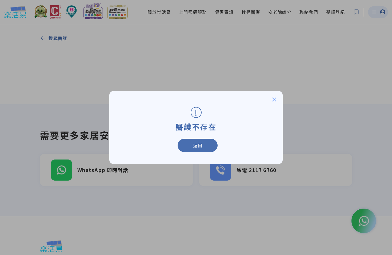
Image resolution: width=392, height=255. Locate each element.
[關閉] (274, 99)
